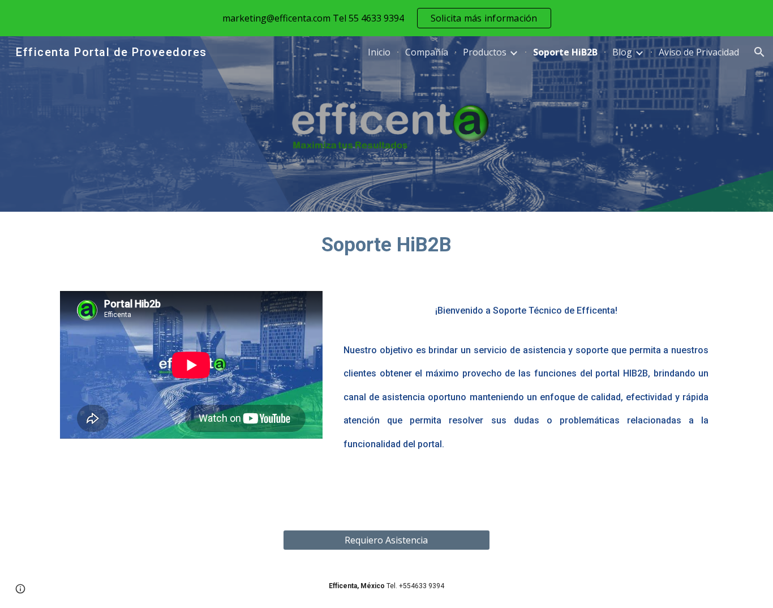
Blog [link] (622, 52)
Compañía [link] (426, 52)
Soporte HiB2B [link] (565, 52)
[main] (386, 244)
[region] (386, 18)
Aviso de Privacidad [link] (699, 52)
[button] (759, 52)
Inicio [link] (379, 52)
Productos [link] (484, 52)
